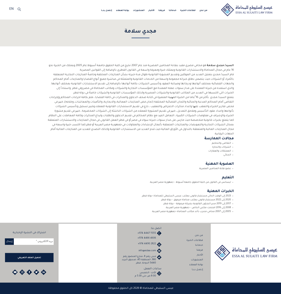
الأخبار (154, 10)
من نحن (203, 10)
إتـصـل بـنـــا (111, 10)
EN (11, 9)
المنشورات (142, 10)
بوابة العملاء (126, 10)
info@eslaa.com (147, 251)
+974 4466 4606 (147, 238)
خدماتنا (174, 10)
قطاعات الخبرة (189, 10)
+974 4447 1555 (147, 233)
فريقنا (164, 10)
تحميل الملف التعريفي (29, 258)
